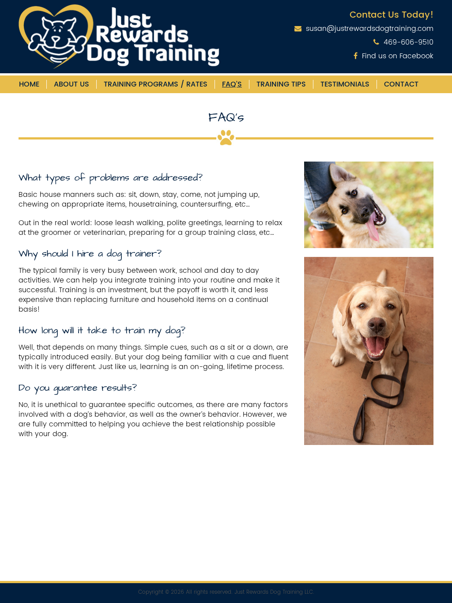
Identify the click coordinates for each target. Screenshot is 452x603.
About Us (71, 84)
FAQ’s (232, 84)
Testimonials (344, 84)
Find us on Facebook (397, 56)
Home (29, 84)
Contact (401, 84)
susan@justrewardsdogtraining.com (369, 28)
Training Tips (281, 84)
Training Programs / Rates (155, 84)
